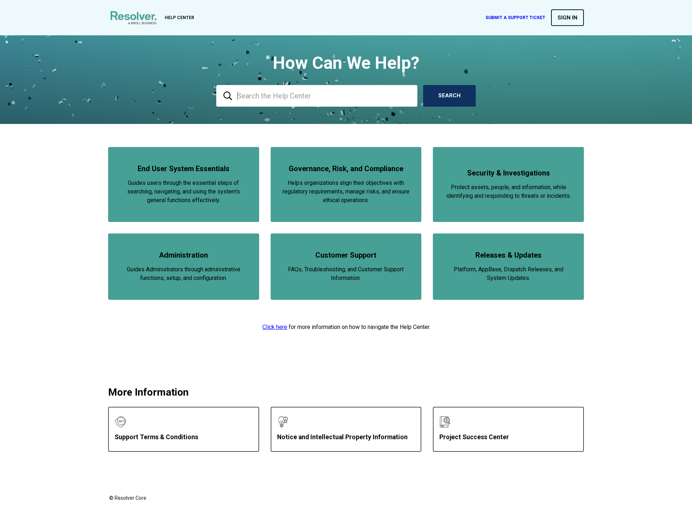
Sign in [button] (567, 17)
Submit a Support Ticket (515, 17)
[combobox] (316, 96)
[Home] (133, 18)
